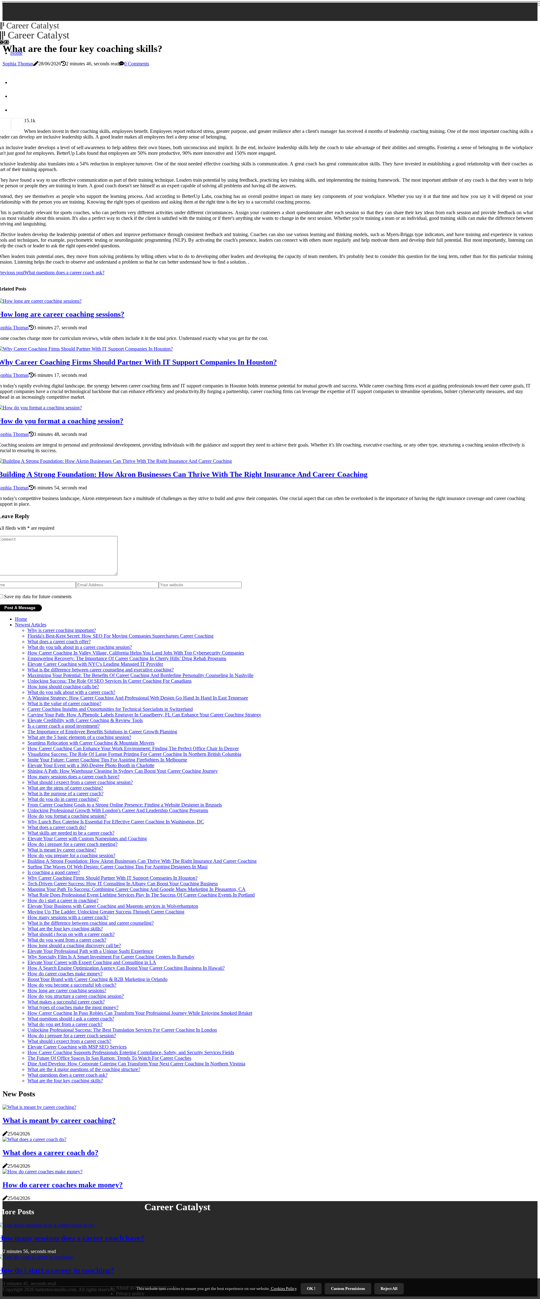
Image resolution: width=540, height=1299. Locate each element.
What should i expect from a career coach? (69, 1041)
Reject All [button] (389, 1288)
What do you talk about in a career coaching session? (80, 647)
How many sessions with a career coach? (68, 917)
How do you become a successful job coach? (72, 985)
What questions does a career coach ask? (68, 1075)
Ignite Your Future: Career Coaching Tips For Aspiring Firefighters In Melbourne (107, 759)
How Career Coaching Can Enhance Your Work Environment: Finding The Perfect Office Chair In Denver (133, 748)
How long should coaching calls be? (63, 686)
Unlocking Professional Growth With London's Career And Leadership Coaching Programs (118, 810)
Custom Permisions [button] (348, 1288)
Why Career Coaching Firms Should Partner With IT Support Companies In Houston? (113, 878)
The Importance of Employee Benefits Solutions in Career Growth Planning (102, 731)
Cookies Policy (283, 1288)
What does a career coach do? (57, 827)
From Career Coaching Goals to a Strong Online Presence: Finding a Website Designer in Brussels (125, 804)
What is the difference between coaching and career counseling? (91, 923)
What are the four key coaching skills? (65, 928)
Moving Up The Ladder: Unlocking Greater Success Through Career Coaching (106, 911)
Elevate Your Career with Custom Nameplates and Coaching (87, 838)
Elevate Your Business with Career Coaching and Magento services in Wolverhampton (113, 906)
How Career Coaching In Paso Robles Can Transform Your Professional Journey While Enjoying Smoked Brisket (140, 1013)
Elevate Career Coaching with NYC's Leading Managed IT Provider (95, 664)
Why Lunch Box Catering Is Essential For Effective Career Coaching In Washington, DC (116, 821)
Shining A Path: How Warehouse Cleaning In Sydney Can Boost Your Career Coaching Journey (123, 771)
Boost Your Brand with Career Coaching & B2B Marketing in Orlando (98, 979)
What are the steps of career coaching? (65, 788)
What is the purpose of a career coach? (65, 793)
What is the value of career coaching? (64, 703)
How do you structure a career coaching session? (76, 996)
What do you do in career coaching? (63, 799)
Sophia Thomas (17, 63)
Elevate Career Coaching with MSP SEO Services (77, 1046)
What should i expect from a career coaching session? (80, 782)
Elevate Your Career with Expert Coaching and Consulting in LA (92, 962)
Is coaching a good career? (54, 872)
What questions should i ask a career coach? (71, 1018)
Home (21, 619)
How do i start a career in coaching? (63, 900)
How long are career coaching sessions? (67, 990)
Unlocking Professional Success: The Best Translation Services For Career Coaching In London (122, 1030)
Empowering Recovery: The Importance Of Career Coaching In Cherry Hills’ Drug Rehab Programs (127, 658)
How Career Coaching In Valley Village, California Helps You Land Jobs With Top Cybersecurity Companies (136, 652)
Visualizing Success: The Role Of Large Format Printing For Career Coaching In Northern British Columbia (134, 754)
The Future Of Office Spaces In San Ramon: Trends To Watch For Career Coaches (109, 1058)
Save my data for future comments (38, 596)
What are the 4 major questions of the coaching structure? (84, 1069)
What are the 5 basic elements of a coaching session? (79, 737)
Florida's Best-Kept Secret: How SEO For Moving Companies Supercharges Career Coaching (120, 636)
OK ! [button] (311, 1288)
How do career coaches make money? (65, 973)
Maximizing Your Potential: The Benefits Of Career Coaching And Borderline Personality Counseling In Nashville (140, 675)
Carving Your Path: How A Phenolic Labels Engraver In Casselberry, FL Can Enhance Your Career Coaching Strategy (144, 714)
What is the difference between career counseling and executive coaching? (101, 669)
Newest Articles (30, 624)
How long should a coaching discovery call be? (74, 945)
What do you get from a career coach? (65, 1024)
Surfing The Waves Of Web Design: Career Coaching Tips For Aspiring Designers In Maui (118, 866)
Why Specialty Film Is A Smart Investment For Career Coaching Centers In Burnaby (111, 956)
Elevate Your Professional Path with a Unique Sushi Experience (90, 951)
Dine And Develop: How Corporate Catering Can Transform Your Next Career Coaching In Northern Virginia (136, 1063)
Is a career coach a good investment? (64, 726)
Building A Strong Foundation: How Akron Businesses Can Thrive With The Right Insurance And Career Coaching (142, 861)
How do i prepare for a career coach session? (72, 1035)
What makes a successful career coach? (66, 1001)
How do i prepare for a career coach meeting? (73, 844)
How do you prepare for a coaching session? (71, 855)
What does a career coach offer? (59, 641)
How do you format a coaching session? (67, 816)
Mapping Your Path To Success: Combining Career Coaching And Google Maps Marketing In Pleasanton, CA (137, 889)
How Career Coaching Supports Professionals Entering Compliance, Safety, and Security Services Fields (131, 1052)
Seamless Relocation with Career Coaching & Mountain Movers (91, 743)
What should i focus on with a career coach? (71, 934)
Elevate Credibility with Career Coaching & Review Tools (85, 720)
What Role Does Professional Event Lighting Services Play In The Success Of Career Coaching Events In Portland (141, 894)
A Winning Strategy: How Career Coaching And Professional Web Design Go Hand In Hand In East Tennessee (138, 697)
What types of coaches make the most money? (73, 1007)
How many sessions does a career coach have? (73, 776)
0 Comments (136, 63)
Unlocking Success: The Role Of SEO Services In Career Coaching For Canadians (110, 681)
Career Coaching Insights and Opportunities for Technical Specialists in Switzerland (110, 709)
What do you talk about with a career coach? (71, 692)
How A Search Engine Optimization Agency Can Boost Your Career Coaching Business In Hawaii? (126, 968)
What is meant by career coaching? (62, 849)
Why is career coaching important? (62, 630)
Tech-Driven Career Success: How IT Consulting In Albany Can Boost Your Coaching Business (123, 883)
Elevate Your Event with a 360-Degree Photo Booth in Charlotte (91, 765)
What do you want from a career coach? (67, 940)
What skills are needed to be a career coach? (71, 833)
